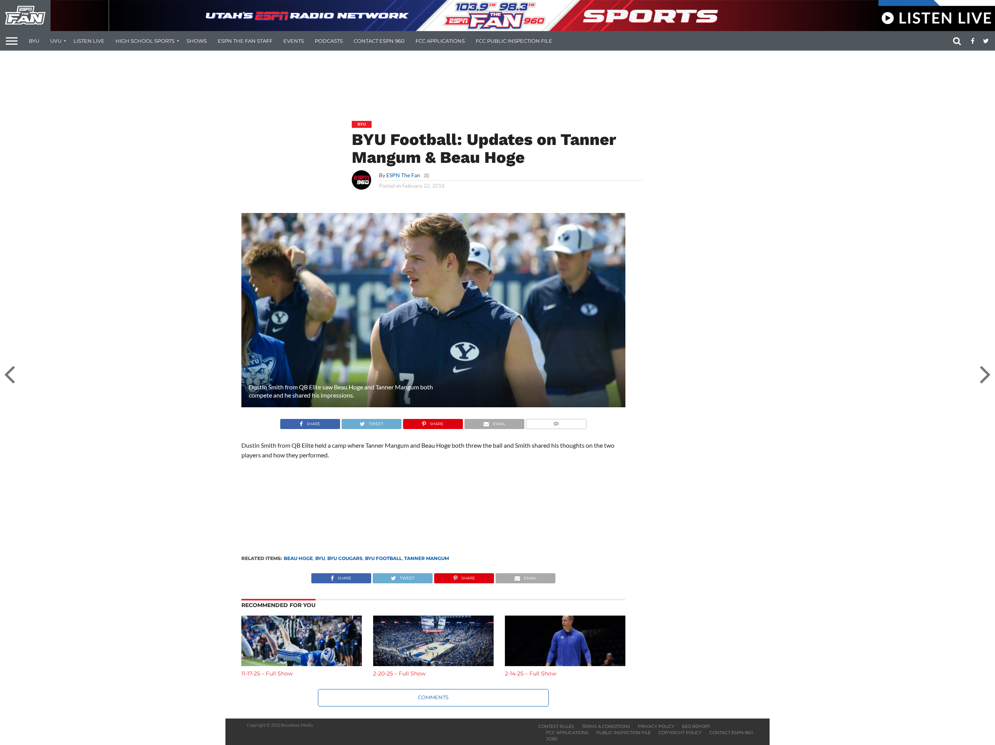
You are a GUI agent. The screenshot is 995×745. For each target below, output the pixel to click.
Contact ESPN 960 (379, 41)
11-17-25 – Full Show (267, 673)
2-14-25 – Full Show (530, 673)
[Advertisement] (497, 80)
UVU (55, 41)
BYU (34, 41)
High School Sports (145, 41)
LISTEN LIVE (89, 41)
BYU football (383, 558)
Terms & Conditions (606, 726)
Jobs (552, 739)
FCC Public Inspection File (514, 41)
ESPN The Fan (403, 175)
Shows (197, 41)
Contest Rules (556, 726)
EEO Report (696, 726)
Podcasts (329, 41)
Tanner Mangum (426, 558)
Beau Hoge (298, 558)
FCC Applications (440, 41)
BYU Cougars (345, 558)
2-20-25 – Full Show (399, 673)
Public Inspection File (623, 732)
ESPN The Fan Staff (245, 41)
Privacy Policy (656, 726)
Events (293, 41)
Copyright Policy (680, 732)
